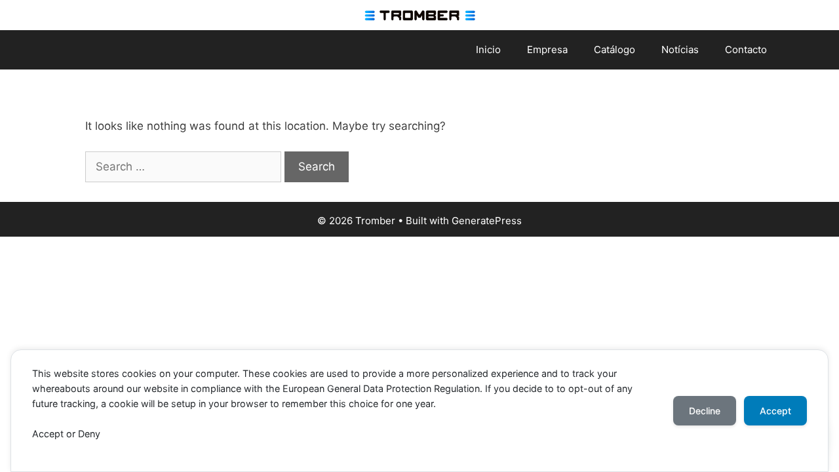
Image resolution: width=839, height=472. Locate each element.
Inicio (488, 49)
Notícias (680, 49)
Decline (704, 410)
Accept (775, 410)
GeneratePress (487, 220)
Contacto (746, 49)
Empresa (547, 49)
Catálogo (614, 49)
